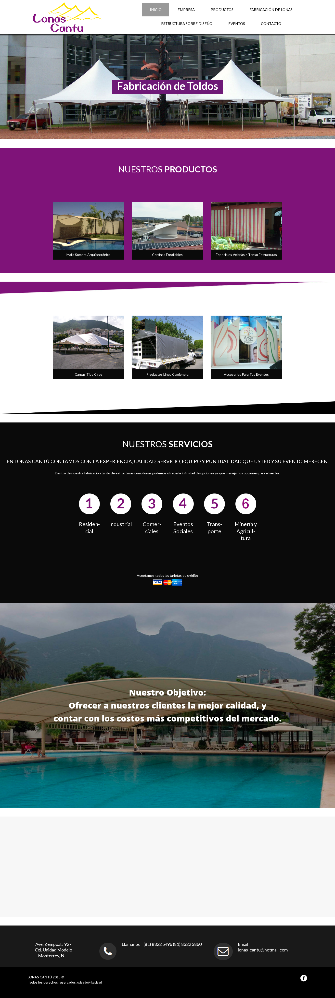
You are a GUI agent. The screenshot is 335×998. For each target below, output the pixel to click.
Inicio (156, 9)
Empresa (186, 9)
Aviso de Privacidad (89, 982)
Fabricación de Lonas (271, 9)
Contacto (271, 23)
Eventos (236, 23)
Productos (222, 9)
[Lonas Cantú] (60, 17)
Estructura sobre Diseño (186, 23)
